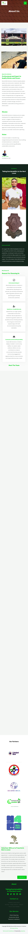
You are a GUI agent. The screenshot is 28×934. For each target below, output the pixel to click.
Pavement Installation (14, 919)
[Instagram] (14, 894)
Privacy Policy (14, 928)
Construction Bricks (14, 917)
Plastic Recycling (14, 915)
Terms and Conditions (8, 931)
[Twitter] (11, 894)
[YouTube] (20, 894)
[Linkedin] (17, 894)
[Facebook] (8, 894)
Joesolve (23, 931)
